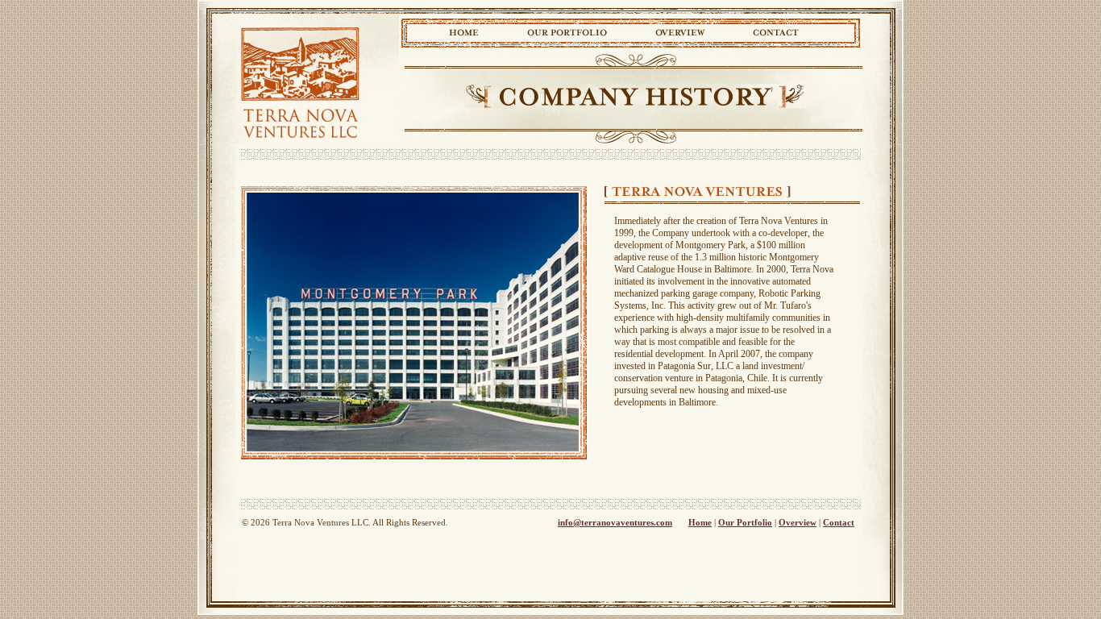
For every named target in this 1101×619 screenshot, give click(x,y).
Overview (679, 31)
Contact (776, 31)
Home (464, 31)
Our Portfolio (567, 31)
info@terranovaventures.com (615, 522)
